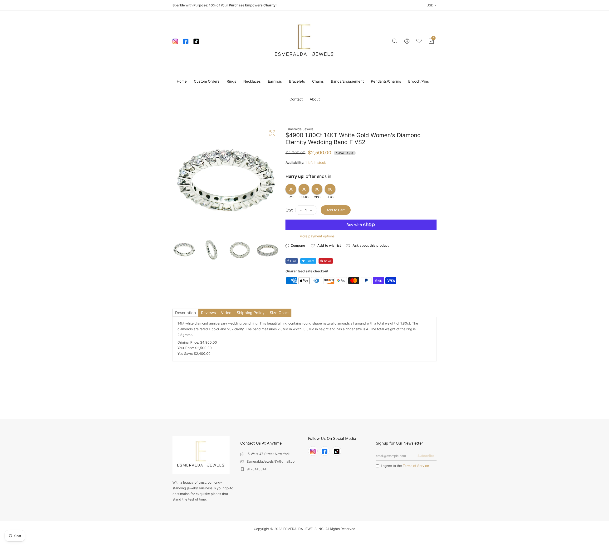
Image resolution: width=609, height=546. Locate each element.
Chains (318, 81)
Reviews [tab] (208, 312)
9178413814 (256, 469)
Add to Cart (336, 210)
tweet (310, 261)
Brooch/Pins (418, 81)
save (327, 261)
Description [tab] (185, 312)
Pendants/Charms (386, 81)
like (293, 261)
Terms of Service (416, 466)
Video (226, 312)
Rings (231, 81)
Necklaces (252, 81)
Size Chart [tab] (279, 312)
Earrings (275, 81)
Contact (296, 99)
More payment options (317, 236)
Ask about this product (370, 245)
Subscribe (425, 456)
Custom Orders (207, 81)
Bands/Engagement (347, 81)
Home (182, 81)
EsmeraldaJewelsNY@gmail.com (272, 461)
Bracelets (297, 81)
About (315, 99)
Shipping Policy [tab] (251, 312)
